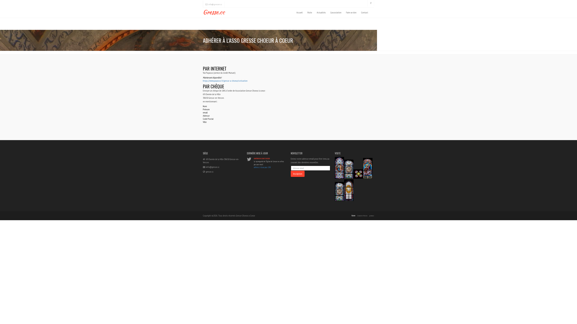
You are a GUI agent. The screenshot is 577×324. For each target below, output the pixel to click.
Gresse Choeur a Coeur (245, 215)
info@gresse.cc (215, 4)
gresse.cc (210, 171)
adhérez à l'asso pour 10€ (262, 167)
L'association (335, 12)
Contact (364, 12)
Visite (309, 12)
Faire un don (351, 12)
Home (353, 215)
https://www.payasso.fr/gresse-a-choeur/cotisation (225, 80)
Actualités (321, 12)
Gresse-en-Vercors (362, 215)
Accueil (299, 12)
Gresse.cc (214, 11)
